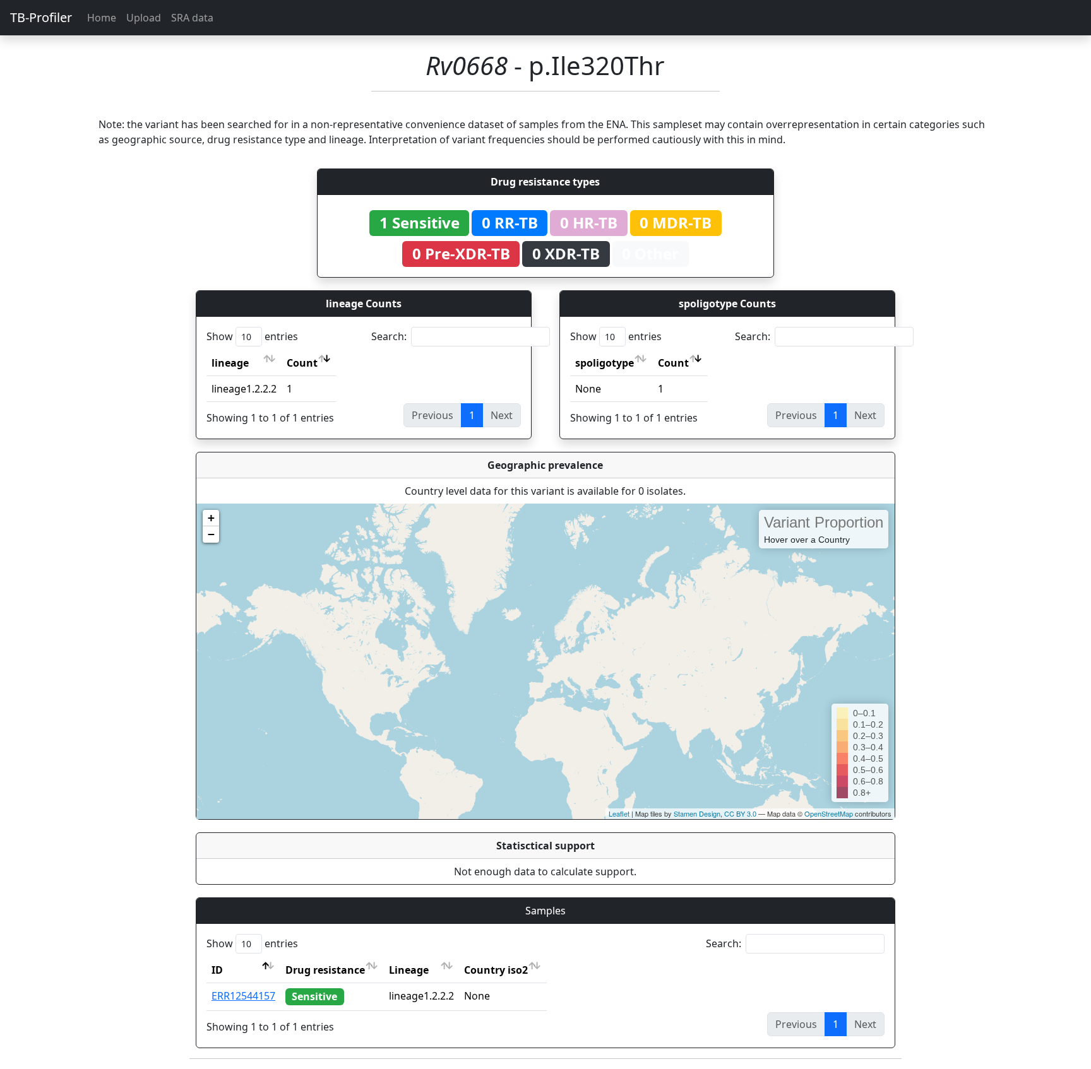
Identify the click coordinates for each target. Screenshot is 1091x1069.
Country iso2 (496, 970)
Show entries (252, 336)
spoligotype (604, 363)
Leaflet (619, 813)
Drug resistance (325, 970)
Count (302, 363)
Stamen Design (697, 813)
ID (217, 970)
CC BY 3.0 (740, 813)
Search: (389, 336)
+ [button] (211, 517)
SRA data (192, 18)
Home (101, 18)
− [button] (211, 534)
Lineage (409, 970)
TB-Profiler (41, 17)
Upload (143, 18)
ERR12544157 (243, 996)
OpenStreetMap (828, 813)
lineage (230, 363)
